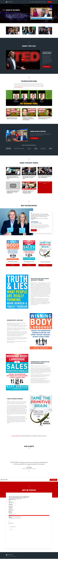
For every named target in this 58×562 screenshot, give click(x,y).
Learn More (33, 230)
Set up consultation (46, 66)
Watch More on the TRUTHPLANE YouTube (44, 183)
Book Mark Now (53, 479)
